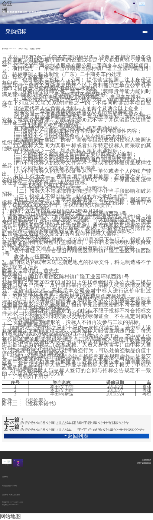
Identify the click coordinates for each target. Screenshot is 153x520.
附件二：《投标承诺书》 (30, 404)
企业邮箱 (5, 495)
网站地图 (10, 516)
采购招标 (16, 31)
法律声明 (5, 477)
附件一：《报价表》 (25, 400)
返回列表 (78, 436)
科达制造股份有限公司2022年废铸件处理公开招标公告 (66, 422)
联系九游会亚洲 (14, 495)
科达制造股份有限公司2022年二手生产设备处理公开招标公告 (74, 429)
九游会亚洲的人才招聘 (9, 486)
